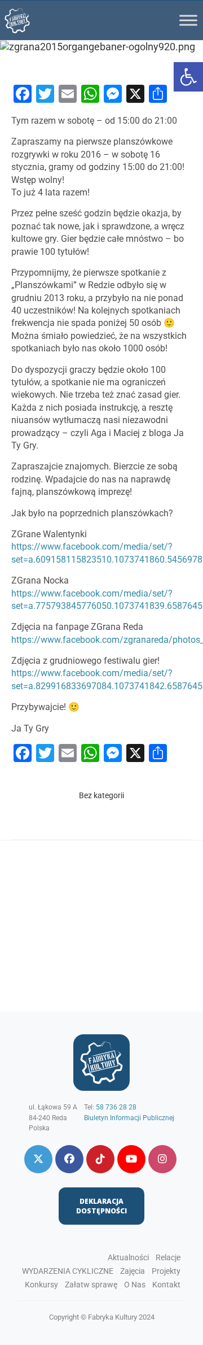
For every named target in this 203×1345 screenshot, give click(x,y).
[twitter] (38, 1159)
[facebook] (69, 1159)
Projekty (166, 1271)
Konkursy (41, 1284)
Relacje (168, 1257)
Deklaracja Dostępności (101, 1206)
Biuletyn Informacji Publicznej (129, 1118)
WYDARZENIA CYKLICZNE (67, 1271)
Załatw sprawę (91, 1284)
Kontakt (166, 1284)
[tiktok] (100, 1159)
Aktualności (128, 1257)
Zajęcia (132, 1271)
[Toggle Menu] (188, 20)
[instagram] (162, 1159)
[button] (188, 77)
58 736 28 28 (116, 1107)
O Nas (134, 1284)
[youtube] (131, 1159)
